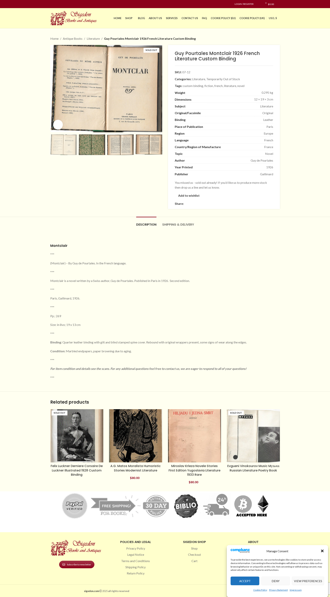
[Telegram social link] (223, 203)
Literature (93, 38)
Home (54, 38)
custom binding (193, 86)
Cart (194, 561)
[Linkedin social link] (66, 4)
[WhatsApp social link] (214, 203)
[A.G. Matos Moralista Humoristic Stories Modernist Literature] (135, 435)
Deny (276, 581)
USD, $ (273, 18)
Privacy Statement (278, 590)
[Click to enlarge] (58, 124)
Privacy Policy (135, 548)
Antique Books (72, 38)
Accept (245, 581)
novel (240, 86)
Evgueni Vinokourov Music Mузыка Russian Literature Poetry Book (253, 468)
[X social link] (190, 203)
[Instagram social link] (57, 4)
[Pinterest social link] (62, 4)
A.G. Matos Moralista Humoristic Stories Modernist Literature (135, 468)
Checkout (194, 554)
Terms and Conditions (135, 561)
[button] (322, 551)
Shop (194, 548)
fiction (208, 86)
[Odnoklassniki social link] (209, 203)
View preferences (308, 581)
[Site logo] (74, 17)
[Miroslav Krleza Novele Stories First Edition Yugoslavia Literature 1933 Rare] (194, 435)
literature (230, 86)
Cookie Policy (260, 590)
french (218, 86)
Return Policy (135, 573)
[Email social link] (195, 203)
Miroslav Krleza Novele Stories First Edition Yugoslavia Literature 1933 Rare (194, 470)
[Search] (279, 4)
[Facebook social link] (52, 4)
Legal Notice (135, 554)
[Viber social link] (227, 203)
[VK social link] (218, 203)
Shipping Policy (135, 567)
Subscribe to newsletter (79, 564)
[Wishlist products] (258, 4)
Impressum (296, 590)
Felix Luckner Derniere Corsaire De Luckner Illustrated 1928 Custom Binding (77, 470)
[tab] (146, 223)
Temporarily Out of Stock (223, 79)
